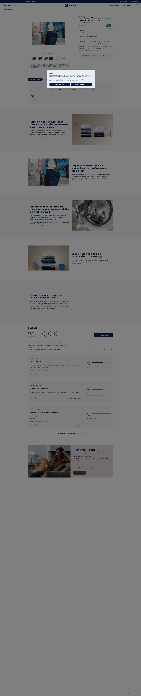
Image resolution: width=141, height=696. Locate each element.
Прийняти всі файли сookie (81, 84)
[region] (71, 79)
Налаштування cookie (60, 84)
